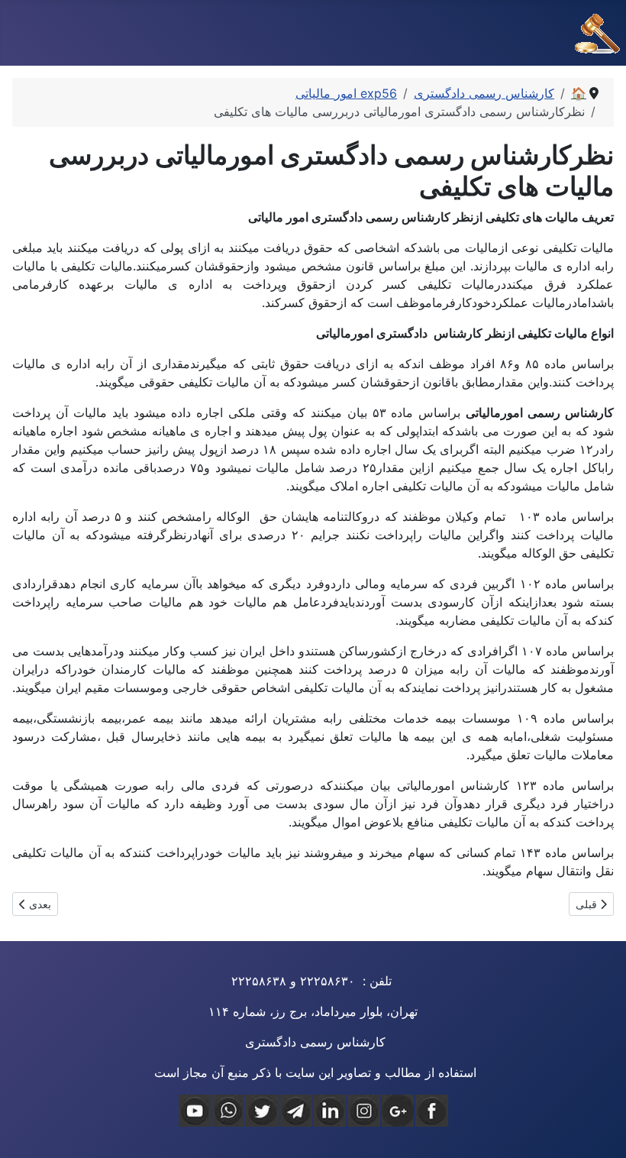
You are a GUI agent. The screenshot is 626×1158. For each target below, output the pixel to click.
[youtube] (195, 1111)
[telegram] (296, 1111)
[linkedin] (330, 1111)
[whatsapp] (228, 1111)
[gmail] (398, 1111)
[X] (262, 1111)
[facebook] (431, 1111)
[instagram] (363, 1111)
